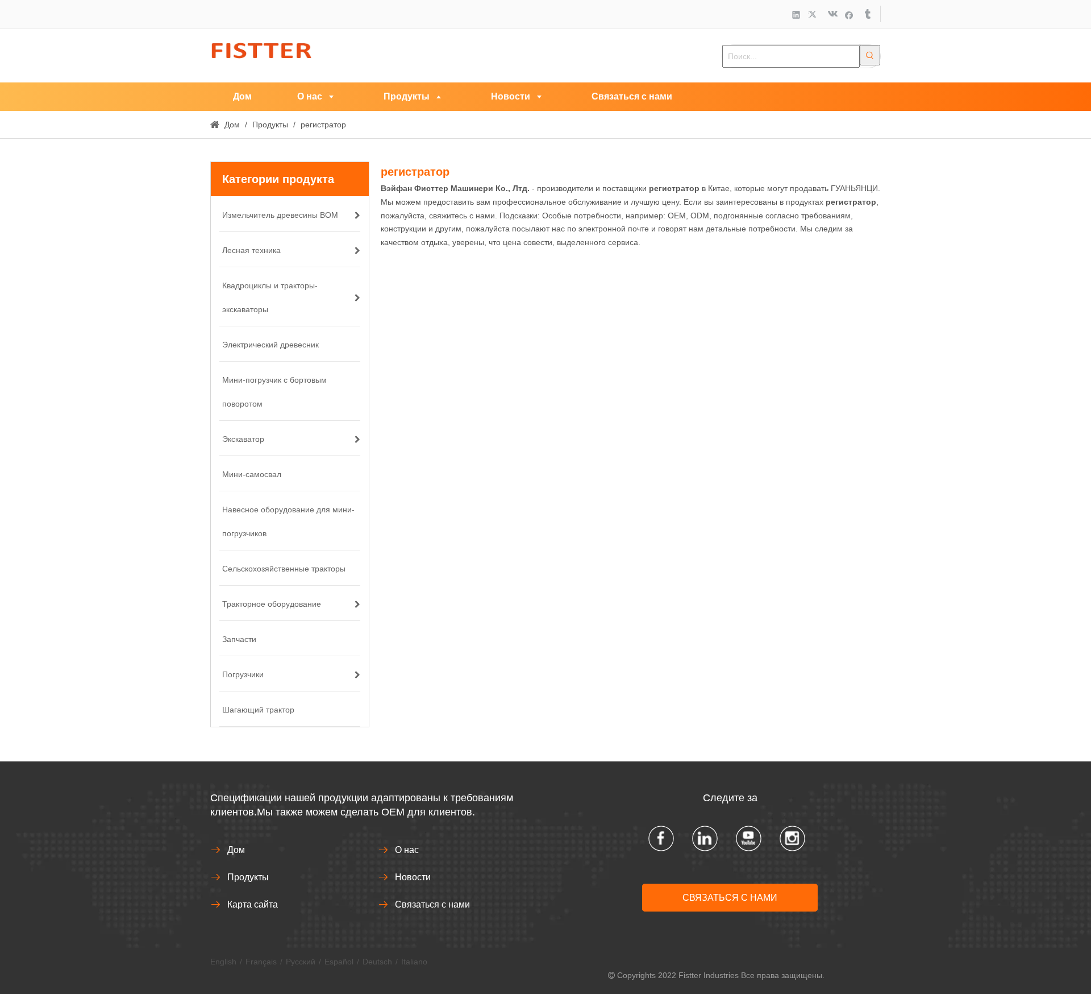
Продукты (248, 877)
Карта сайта (252, 904)
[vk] (832, 14)
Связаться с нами (432, 904)
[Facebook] (849, 14)
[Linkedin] (796, 14)
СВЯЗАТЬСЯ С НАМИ (729, 897)
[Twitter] (814, 14)
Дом (236, 850)
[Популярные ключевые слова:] (870, 55)
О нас (407, 850)
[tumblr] (867, 14)
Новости (413, 877)
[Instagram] (792, 838)
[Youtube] (748, 838)
